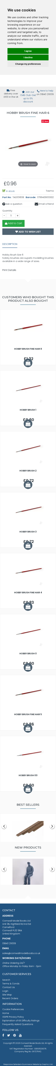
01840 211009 (9, 943)
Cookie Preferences (13, 1009)
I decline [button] (28, 57)
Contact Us (8, 987)
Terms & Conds (10, 983)
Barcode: (31, 197)
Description (9, 244)
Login (5, 991)
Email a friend (46, 203)
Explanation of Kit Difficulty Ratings (21, 1020)
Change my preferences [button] (28, 64)
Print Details (9, 270)
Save (46, 121)
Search (6, 979)
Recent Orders (10, 998)
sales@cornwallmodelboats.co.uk (21, 953)
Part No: (7, 197)
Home (5, 1013)
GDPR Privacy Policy (13, 1016)
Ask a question (13, 203)
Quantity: (7, 210)
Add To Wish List (29, 232)
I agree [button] (28, 51)
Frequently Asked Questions (17, 1024)
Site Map (7, 994)
